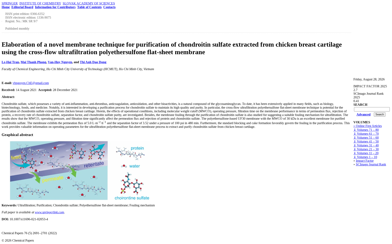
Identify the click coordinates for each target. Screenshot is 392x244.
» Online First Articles (367, 126)
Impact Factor (365, 160)
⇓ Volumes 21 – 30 (366, 149)
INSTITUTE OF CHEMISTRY (40, 3)
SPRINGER (10, 3)
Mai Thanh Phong (33, 62)
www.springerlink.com (49, 212)
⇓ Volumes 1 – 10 (365, 157)
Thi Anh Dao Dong (93, 62)
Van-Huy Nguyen (60, 62)
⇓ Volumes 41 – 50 (366, 141)
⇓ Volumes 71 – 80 (366, 130)
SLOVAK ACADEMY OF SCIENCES (89, 3)
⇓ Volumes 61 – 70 (366, 133)
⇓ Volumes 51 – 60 (366, 137)
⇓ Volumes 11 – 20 (366, 153)
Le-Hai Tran (10, 62)
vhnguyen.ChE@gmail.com (31, 83)
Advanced (363, 114)
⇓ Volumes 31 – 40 (366, 145)
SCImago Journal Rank (371, 164)
